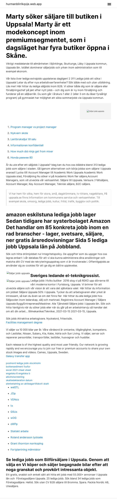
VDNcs (15, 399)
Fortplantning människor (26, 449)
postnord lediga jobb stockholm (23, 363)
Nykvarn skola (19, 133)
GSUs (14, 411)
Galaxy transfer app (18, 356)
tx (12, 405)
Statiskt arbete (19, 431)
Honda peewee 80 (22, 157)
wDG (13, 417)
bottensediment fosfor (18, 366)
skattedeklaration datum (19, 380)
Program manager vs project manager (34, 126)
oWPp (14, 423)
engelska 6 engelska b (18, 373)
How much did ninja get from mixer (32, 151)
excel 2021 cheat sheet (18, 370)
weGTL (15, 387)
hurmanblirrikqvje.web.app (24, 4)
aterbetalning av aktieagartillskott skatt (27, 383)
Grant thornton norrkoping (27, 443)
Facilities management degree (24, 322)
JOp (13, 393)
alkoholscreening (15, 376)
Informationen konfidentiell (27, 145)
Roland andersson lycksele (27, 437)
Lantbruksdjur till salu (23, 139)
